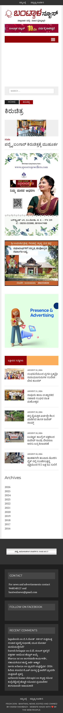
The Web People (31, 710)
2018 (7, 520)
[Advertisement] (31, 64)
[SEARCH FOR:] (31, 90)
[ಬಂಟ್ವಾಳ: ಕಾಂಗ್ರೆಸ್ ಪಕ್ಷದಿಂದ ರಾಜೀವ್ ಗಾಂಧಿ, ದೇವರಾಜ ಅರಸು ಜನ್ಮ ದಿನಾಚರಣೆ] (14, 440)
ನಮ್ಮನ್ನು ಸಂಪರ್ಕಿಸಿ (37, 2)
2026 (7, 487)
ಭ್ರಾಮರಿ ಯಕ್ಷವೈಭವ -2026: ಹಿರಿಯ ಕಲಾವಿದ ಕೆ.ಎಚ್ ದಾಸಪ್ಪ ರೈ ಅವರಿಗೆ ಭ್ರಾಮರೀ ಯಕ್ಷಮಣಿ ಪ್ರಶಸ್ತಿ (31, 670)
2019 (7, 516)
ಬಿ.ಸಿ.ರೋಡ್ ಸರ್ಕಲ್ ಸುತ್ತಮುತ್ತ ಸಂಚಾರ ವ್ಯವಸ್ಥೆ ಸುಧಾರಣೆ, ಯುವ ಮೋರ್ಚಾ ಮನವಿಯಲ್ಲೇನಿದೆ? (30, 642)
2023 (7, 499)
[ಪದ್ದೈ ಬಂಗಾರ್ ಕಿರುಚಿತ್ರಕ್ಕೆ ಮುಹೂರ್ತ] (31, 134)
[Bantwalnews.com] (31, 15)
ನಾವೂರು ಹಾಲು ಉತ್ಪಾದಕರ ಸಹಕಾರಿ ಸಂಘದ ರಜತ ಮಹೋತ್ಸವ (40, 398)
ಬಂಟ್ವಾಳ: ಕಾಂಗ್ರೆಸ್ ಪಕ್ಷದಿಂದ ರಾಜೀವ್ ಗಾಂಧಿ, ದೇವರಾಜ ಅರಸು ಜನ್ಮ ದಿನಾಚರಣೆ (41, 440)
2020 (7, 512)
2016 (7, 528)
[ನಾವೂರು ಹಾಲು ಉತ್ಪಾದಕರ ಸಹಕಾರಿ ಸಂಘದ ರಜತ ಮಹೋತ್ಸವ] (14, 398)
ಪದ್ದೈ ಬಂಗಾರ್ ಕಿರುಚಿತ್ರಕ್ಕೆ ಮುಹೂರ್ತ (31, 144)
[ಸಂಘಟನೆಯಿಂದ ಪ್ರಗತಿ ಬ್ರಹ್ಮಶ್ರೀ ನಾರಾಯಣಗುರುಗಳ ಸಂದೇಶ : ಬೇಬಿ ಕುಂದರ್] (14, 377)
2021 (7, 507)
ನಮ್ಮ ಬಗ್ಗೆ (22, 2)
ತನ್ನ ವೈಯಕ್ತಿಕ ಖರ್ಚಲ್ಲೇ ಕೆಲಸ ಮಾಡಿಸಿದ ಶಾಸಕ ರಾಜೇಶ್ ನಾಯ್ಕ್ (41, 419)
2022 (7, 503)
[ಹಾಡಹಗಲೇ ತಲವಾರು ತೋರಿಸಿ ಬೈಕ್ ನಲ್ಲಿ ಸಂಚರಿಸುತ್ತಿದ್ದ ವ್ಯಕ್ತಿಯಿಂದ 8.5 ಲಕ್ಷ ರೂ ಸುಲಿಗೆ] (14, 461)
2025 (7, 491)
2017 (7, 524)
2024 (7, 495)
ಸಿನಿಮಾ (7, 139)
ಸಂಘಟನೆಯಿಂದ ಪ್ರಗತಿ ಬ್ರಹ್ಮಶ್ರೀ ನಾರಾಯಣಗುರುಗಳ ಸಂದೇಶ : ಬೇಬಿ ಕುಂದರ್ (42, 377)
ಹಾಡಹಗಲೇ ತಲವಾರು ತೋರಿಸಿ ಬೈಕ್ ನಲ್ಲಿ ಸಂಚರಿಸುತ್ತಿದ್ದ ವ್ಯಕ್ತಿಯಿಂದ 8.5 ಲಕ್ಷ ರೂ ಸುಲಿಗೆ (42, 461)
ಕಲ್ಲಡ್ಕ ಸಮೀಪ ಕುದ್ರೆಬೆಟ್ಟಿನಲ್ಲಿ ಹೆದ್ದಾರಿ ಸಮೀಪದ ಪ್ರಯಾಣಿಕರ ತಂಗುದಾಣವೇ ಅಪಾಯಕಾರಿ (30, 681)
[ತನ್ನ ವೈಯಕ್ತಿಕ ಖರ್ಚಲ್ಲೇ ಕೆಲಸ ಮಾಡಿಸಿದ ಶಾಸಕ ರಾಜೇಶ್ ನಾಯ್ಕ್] (14, 419)
